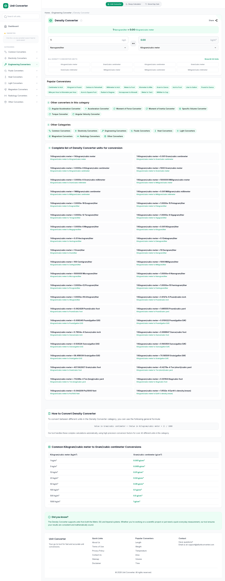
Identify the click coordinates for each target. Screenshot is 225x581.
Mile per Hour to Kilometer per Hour (62, 92)
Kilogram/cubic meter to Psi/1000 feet (66, 394)
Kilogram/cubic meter (69, 64)
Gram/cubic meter (198, 64)
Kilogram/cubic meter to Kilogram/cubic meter (69, 159)
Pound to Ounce (207, 87)
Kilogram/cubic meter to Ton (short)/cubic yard (156, 370)
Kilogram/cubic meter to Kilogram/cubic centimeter (71, 171)
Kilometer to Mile (145, 87)
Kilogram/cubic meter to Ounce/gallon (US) (67, 347)
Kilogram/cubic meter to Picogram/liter (66, 288)
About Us (96, 542)
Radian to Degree (107, 92)
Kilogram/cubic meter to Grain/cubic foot (67, 370)
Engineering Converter (62, 13)
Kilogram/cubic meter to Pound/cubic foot (67, 312)
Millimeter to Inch (113, 87)
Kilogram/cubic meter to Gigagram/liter (153, 218)
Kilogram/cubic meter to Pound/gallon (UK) (154, 323)
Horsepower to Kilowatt (128, 92)
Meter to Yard (147, 92)
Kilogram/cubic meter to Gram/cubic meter (154, 171)
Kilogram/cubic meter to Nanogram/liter (153, 276)
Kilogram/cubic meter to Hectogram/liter (67, 241)
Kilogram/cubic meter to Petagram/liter (153, 206)
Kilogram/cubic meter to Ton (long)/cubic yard (69, 382)
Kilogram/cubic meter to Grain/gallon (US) (67, 358)
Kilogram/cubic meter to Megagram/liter (66, 229)
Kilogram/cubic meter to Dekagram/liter (153, 241)
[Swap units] (133, 43)
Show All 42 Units (212, 59)
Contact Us (97, 555)
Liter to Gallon (191, 87)
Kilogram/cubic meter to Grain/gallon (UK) (154, 358)
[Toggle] (37, 52)
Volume (138, 559)
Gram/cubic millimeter (69, 70)
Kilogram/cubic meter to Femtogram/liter (153, 288)
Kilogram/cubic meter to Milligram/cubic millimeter (157, 194)
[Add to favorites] (81, 20)
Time (137, 563)
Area (137, 555)
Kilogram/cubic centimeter (155, 64)
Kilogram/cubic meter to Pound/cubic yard (154, 312)
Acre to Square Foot (88, 92)
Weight (138, 546)
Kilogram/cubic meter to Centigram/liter (66, 265)
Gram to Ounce (162, 87)
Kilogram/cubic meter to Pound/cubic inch (154, 300)
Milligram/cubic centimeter (155, 70)
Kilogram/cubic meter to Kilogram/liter (152, 229)
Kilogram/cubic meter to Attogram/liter (66, 300)
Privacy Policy (98, 551)
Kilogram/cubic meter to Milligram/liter (152, 265)
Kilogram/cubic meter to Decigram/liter (153, 253)
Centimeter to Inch (56, 87)
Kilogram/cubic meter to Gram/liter (64, 253)
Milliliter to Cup (162, 92)
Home (47, 13)
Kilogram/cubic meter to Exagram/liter (66, 206)
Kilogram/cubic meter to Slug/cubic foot (153, 382)
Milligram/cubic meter (112, 70)
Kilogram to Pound (74, 87)
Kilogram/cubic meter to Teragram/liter (66, 218)
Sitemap (95, 559)
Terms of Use (98, 546)
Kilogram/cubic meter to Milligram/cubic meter (155, 183)
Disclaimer (96, 563)
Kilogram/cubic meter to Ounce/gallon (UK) (154, 347)
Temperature (141, 551)
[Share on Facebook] (221, 27)
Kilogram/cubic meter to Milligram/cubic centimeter (71, 194)
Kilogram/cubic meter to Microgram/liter (66, 276)
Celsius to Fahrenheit (94, 87)
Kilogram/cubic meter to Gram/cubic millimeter (69, 183)
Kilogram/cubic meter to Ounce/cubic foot (154, 335)
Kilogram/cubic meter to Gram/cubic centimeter (156, 159)
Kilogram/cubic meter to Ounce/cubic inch (67, 335)
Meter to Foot (129, 87)
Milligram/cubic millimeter (197, 70)
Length (138, 542)
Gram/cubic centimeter (112, 64)
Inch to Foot (177, 87)
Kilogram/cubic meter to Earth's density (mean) (156, 394)
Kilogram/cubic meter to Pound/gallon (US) (67, 323)
